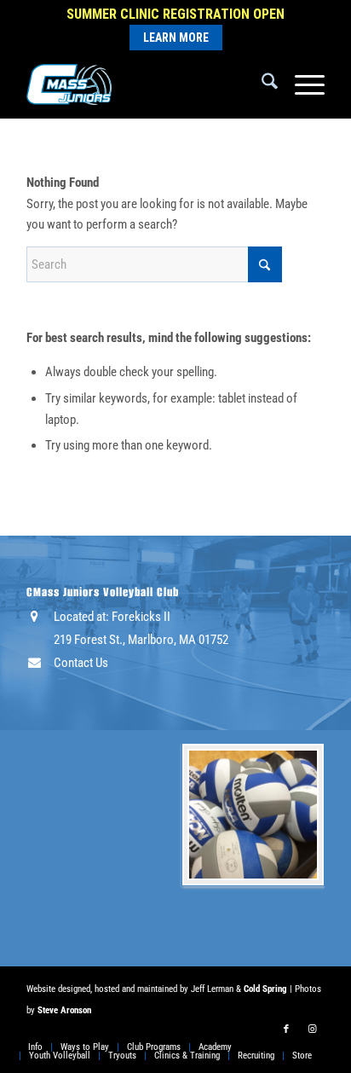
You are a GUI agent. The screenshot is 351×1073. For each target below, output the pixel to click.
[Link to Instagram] (312, 1029)
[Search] (261, 84)
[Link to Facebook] (286, 1029)
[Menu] (301, 84)
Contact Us (81, 662)
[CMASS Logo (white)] (145, 84)
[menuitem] (261, 84)
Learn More (176, 37)
